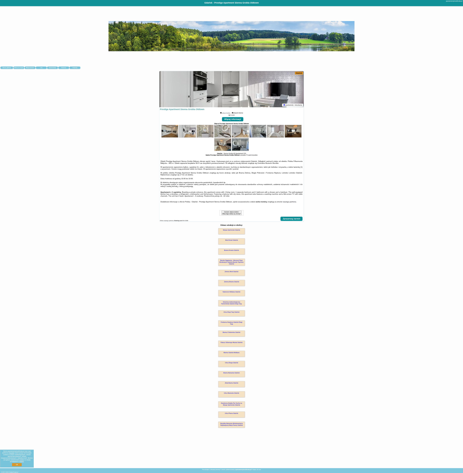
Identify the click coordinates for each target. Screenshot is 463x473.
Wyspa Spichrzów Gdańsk (231, 230)
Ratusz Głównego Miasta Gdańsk (231, 342)
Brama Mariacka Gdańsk (231, 373)
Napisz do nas (256, 469)
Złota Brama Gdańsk (231, 383)
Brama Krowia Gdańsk (231, 250)
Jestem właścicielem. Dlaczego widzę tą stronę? (231, 213)
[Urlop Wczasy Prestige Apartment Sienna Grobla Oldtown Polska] (170, 137)
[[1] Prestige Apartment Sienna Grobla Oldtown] (231, 89)
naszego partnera (289, 202)
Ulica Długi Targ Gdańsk (231, 312)
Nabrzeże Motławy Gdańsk (231, 292)
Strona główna (7, 67)
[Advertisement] (231, 450)
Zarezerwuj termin (291, 219)
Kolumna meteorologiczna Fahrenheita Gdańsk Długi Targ (231, 303)
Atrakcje (63, 67)
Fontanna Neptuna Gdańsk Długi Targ (231, 323)
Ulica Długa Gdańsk (231, 363)
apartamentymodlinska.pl (454, 1)
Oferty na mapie (19, 67)
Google (11, 453)
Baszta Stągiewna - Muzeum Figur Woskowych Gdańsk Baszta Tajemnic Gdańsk (231, 262)
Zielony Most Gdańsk (231, 271)
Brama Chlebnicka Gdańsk (231, 332)
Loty (41, 67)
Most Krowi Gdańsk (231, 240)
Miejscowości (30, 67)
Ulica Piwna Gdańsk (231, 413)
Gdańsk (299, 73)
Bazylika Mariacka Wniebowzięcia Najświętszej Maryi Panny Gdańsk (231, 424)
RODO (21, 461)
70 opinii (249, 155)
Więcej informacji (232, 119)
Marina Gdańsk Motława (231, 352)
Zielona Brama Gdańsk (231, 282)
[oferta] (284, 105)
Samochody (52, 67)
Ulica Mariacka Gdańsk (231, 393)
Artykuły (74, 67)
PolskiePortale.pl (13, 472)
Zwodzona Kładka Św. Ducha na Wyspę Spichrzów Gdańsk (231, 404)
